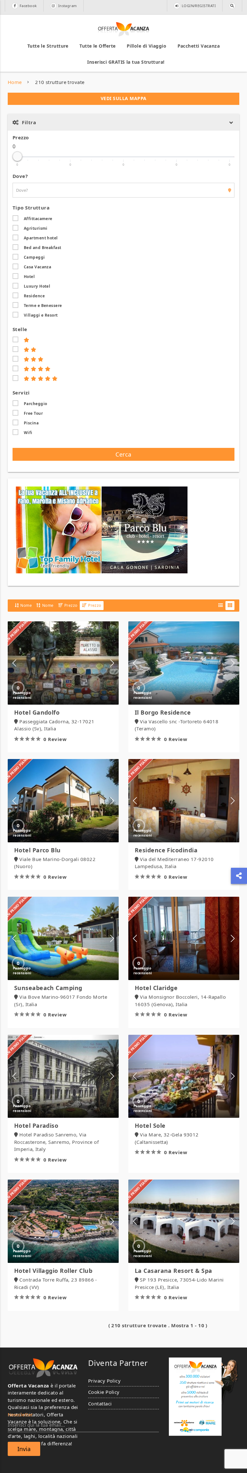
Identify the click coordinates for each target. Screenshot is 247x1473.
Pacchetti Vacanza (199, 46)
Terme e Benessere (43, 305)
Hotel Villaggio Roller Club (53, 1271)
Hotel (29, 276)
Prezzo (21, 137)
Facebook (28, 5)
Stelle (20, 329)
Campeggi (34, 257)
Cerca (123, 454)
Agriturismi (36, 228)
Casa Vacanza (37, 267)
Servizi (21, 392)
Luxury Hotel (37, 286)
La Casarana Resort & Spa (173, 1271)
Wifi (28, 432)
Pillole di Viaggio (146, 46)
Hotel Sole (150, 1125)
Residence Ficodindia (166, 850)
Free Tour (33, 413)
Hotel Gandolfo (36, 712)
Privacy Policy (104, 1380)
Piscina (31, 423)
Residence (34, 296)
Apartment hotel (41, 238)
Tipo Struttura (31, 207)
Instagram (67, 5)
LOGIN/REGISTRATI (199, 5)
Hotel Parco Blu (37, 850)
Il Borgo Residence (163, 712)
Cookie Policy (104, 1392)
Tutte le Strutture (48, 46)
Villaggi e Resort (41, 315)
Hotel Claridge (156, 988)
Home (15, 82)
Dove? (20, 176)
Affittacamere (38, 218)
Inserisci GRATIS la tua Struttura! (125, 62)
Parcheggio (35, 403)
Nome (26, 605)
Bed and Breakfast (42, 247)
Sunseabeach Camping (48, 988)
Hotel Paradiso (36, 1125)
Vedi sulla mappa (124, 98)
